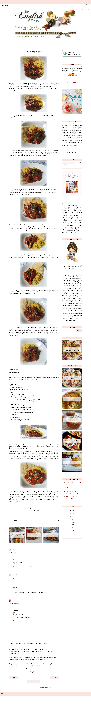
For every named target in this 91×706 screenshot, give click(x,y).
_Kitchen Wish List (71, 499)
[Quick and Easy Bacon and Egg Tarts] (72, 450)
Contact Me (5, 1)
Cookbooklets (68, 485)
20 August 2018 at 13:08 (18, 576)
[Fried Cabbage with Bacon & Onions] (72, 387)
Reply (10, 555)
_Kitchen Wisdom (71, 491)
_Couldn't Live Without (72, 496)
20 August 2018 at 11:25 (17, 550)
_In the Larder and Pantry (73, 494)
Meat (17, 520)
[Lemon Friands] (72, 429)
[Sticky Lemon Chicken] (72, 408)
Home (22, 45)
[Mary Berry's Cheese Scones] (72, 471)
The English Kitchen (9, 693)
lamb (14, 520)
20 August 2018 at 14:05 (18, 601)
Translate (69, 165)
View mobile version (34, 681)
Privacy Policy (61, 1)
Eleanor (14, 549)
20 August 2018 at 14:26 (21, 614)
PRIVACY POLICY (72, 82)
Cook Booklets (40, 45)
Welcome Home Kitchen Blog (72, 482)
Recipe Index (49, 1)
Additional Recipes (63, 45)
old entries (54, 677)
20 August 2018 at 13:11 (21, 563)
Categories (50, 45)
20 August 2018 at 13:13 (21, 589)
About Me (30, 45)
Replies (16, 559)
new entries (13, 677)
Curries (11, 520)
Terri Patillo (15, 600)
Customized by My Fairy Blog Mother (81, 693)
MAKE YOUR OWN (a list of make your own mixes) (27, 1)
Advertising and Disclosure (78, 1)
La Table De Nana (16, 574)
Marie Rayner (19, 562)
